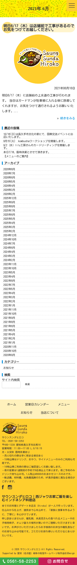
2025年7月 (9, 210)
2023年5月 (9, 272)
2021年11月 (9, 309)
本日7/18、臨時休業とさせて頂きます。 (26, 152)
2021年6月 (9, 326)
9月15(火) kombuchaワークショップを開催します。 (34, 141)
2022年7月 (9, 284)
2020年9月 (9, 355)
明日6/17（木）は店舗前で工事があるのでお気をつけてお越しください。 (38, 27)
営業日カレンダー (37, 404)
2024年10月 (9, 239)
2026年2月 (9, 194)
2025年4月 (9, 222)
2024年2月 (9, 260)
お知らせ (8, 367)
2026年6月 (9, 177)
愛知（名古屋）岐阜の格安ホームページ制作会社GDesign (46, 553)
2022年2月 (9, 301)
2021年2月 (9, 338)
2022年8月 (9, 280)
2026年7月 (9, 173)
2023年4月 (9, 276)
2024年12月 (9, 235)
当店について (50, 412)
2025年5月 (9, 218)
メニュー (64, 404)
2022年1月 (9, 305)
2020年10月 (9, 350)
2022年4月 (9, 293)
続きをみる (67, 118)
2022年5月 (9, 288)
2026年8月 (9, 169)
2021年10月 (9, 313)
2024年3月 (9, 255)
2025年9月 (9, 202)
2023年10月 (9, 268)
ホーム (11, 404)
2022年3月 (9, 297)
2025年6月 (9, 214)
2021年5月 (9, 330)
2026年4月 (9, 185)
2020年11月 (9, 346)
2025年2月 (9, 231)
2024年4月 (9, 251)
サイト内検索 (11, 379)
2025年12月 (9, 198)
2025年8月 (9, 206)
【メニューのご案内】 (16, 156)
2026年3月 (9, 189)
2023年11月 (9, 264)
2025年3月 (9, 227)
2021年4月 (9, 334)
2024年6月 (9, 247)
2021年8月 (9, 321)
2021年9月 (9, 317)
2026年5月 (9, 181)
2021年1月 (9, 342)
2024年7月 (9, 243)
